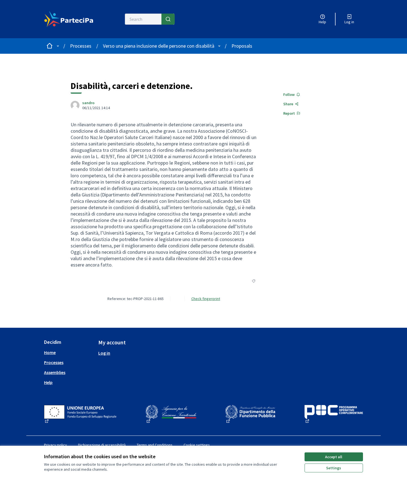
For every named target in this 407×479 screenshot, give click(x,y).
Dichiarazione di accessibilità (102, 444)
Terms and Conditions (154, 444)
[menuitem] (69, 352)
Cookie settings (197, 444)
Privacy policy (55, 444)
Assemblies (54, 372)
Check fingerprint (205, 298)
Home (50, 352)
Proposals (241, 46)
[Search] (168, 19)
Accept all (333, 456)
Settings (333, 467)
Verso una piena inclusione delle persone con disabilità (158, 46)
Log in (104, 353)
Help (48, 382)
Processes (80, 46)
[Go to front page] (69, 19)
